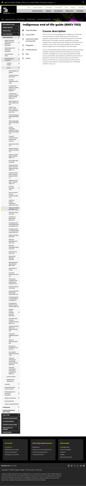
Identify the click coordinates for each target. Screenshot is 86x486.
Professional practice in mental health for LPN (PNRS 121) (13, 299)
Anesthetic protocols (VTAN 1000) (13, 76)
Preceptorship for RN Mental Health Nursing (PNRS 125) (13, 292)
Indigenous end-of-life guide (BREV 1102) (14, 208)
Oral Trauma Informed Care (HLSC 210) (14, 274)
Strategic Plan (65, 447)
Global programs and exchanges (8, 428)
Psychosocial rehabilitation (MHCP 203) (13, 335)
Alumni (66, 7)
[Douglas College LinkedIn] (78, 466)
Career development (21, 19)
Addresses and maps (12, 449)
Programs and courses (37, 11)
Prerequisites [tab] (29, 45)
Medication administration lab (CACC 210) (13, 241)
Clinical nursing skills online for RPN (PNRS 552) (14, 122)
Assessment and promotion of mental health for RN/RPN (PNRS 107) (13, 96)
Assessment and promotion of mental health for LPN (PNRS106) (13, 88)
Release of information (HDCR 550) (13, 341)
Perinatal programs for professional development (10, 393)
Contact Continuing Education (11, 404)
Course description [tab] (31, 30)
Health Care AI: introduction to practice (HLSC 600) (13, 203)
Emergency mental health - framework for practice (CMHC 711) (13, 175)
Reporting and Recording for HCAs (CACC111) (13, 347)
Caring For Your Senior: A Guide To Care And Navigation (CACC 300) (13, 110)
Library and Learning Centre (42, 449)
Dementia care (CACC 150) (14, 144)
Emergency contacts (12, 454)
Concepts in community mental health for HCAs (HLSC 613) (13, 139)
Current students (58, 7)
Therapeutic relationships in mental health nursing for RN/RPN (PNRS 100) (13, 361)
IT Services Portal (38, 454)
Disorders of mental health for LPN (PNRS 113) (14, 150)
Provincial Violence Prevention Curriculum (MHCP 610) (11, 312)
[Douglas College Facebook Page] (72, 466)
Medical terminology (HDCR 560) (13, 235)
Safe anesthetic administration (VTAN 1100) (14, 353)
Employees (73, 7)
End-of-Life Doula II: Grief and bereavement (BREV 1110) (13, 195)
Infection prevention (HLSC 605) (13, 213)
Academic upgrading (7, 27)
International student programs (10, 418)
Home (2, 19)
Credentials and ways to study (10, 424)
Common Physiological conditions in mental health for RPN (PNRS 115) (14, 130)
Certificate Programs (9, 63)
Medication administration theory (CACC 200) (14, 247)
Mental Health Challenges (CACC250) (12, 258)
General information (9, 401)
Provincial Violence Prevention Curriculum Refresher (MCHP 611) (13, 321)
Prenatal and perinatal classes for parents (10, 388)
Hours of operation (11, 452)
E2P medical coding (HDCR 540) (13, 161)
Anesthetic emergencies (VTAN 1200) (13, 81)
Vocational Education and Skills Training (9, 411)
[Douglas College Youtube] (81, 466)
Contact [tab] (28, 58)
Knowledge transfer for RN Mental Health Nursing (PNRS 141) (13, 224)
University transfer (7, 432)
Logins (28, 7)
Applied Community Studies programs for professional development (9, 43)
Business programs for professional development (10, 49)
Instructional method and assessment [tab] (32, 40)
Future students (48, 7)
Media (62, 454)
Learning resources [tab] (31, 50)
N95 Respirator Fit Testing (13, 269)
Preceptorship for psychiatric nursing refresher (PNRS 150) (13, 305)
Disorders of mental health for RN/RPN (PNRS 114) (13, 156)
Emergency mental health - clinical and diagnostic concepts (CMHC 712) (13, 167)
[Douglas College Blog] (84, 466)
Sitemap (39, 470)
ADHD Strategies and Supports (13, 71)
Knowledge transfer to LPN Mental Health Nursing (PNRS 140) (14, 230)
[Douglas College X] (75, 466)
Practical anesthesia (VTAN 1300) (13, 287)
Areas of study (6, 415)
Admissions (48, 11)
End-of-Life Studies (11, 376)
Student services (69, 11)
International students (37, 7)
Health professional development (44, 19)
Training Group (6, 407)
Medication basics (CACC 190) (13, 252)
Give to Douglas (65, 449)
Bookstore (36, 447)
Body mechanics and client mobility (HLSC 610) (13, 103)
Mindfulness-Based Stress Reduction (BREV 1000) (13, 264)
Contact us (8, 447)
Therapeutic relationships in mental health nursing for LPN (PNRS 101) (12, 370)
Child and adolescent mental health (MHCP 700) (14, 116)
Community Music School (9, 54)
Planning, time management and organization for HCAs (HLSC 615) (13, 281)
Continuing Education (31, 19)
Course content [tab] (30, 35)
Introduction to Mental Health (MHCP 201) (12, 218)
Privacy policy (30, 470)
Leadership (7, 384)
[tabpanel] (62, 48)
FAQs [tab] (27, 54)
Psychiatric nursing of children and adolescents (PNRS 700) (14, 329)
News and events (66, 457)
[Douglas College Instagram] (69, 466)
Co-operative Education (8, 421)
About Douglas (80, 11)
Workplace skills (7, 30)
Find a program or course (9, 24)
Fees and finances (58, 11)
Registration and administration (10, 380)
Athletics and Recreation (10, 398)
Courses (54, 19)
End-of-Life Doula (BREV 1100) (12, 188)
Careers (62, 452)
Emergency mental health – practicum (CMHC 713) (13, 182)
